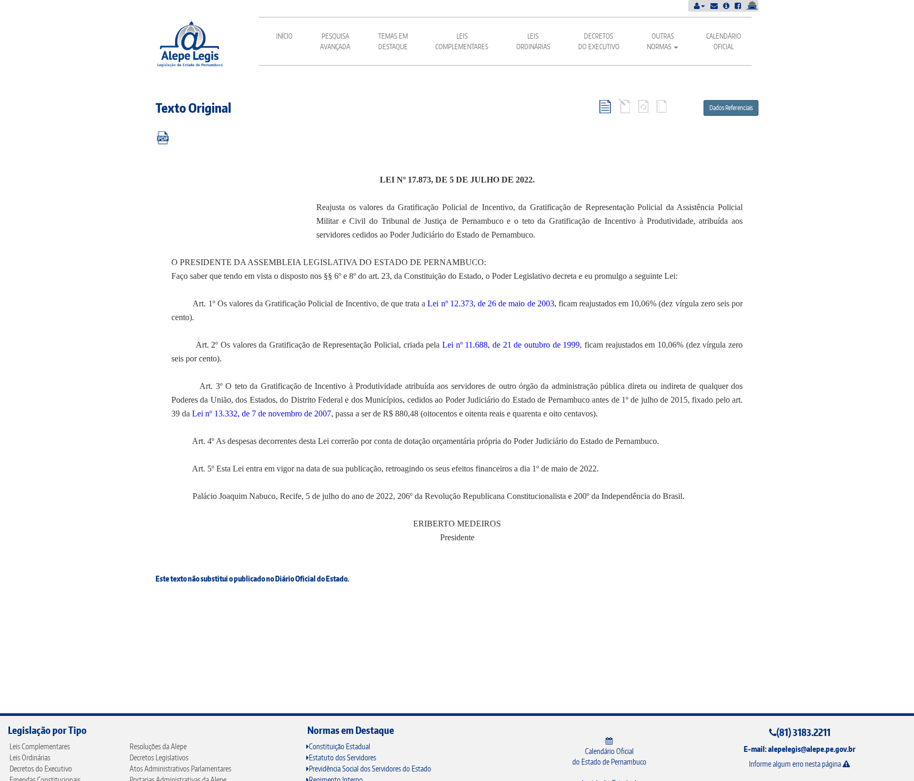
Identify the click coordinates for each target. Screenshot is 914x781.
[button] (699, 5)
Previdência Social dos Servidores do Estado (370, 768)
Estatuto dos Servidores (342, 757)
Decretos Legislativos (159, 757)
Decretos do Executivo (598, 41)
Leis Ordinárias (533, 41)
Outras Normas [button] (660, 41)
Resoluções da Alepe (158, 746)
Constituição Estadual (339, 746)
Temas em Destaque (393, 41)
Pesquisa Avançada (335, 41)
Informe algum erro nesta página (796, 763)
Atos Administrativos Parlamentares (180, 768)
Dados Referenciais (731, 108)
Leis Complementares (461, 41)
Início (284, 36)
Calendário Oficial (723, 41)
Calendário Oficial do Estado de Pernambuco (609, 756)
